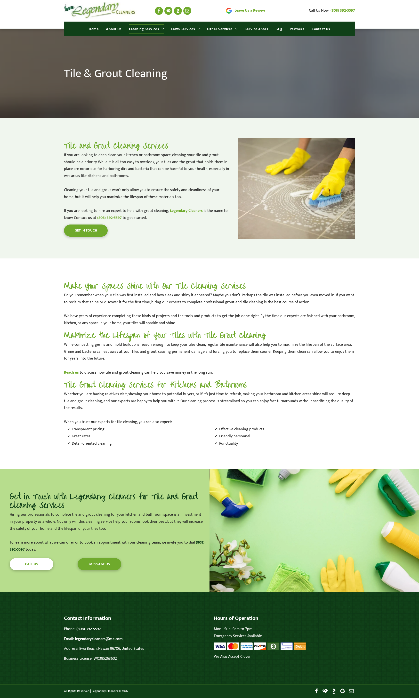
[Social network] (168, 11)
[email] (187, 11)
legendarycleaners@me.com (99, 639)
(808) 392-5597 (342, 10)
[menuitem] (93, 28)
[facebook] (159, 11)
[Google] (342, 691)
